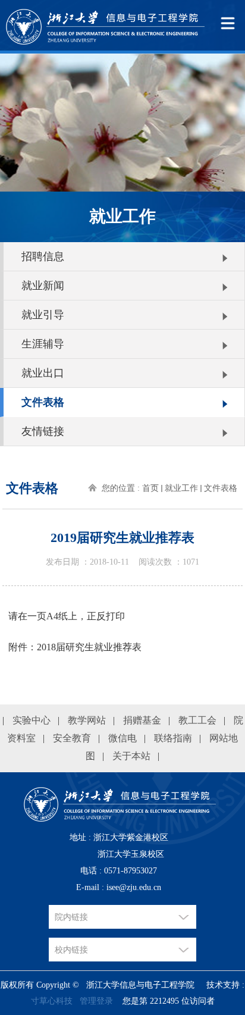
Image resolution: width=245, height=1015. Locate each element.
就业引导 (42, 315)
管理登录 (96, 1001)
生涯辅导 (42, 344)
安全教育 (72, 738)
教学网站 (87, 720)
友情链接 (42, 431)
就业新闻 (42, 286)
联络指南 (173, 738)
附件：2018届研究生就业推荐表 (75, 647)
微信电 (122, 738)
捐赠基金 (142, 720)
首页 (150, 488)
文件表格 (42, 402)
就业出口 (42, 373)
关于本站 (131, 756)
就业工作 (181, 488)
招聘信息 (42, 256)
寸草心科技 (52, 1001)
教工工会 (197, 720)
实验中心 (31, 720)
